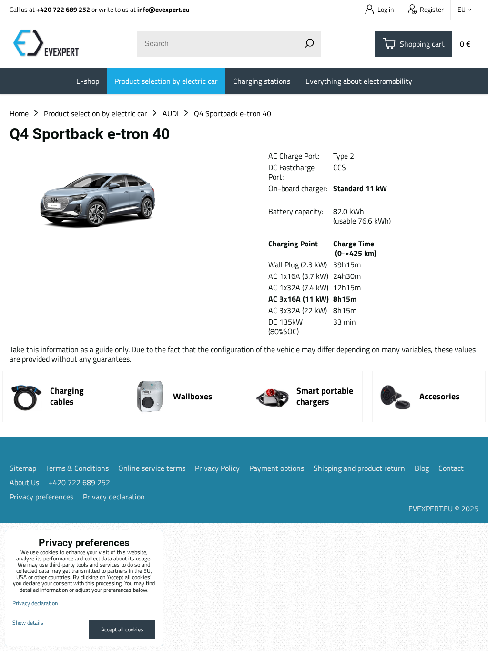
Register (432, 9)
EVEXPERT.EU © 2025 (443, 508)
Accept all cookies (122, 629)
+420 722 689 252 (63, 9)
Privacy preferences (41, 496)
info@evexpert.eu (163, 9)
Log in (385, 9)
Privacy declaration (114, 496)
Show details (27, 623)
